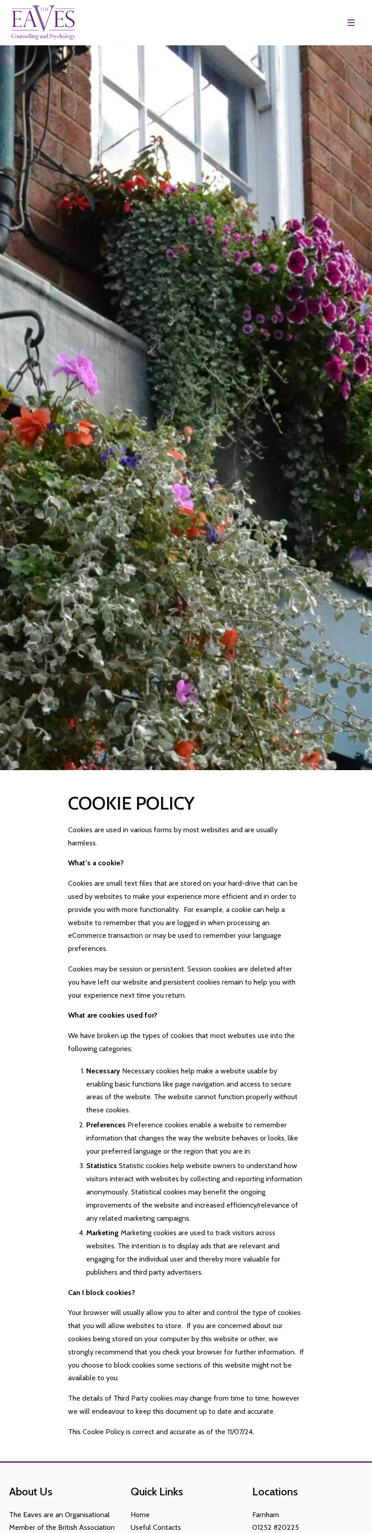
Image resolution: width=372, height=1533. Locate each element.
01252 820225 (275, 1527)
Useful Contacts (156, 1527)
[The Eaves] (43, 22)
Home (140, 1514)
